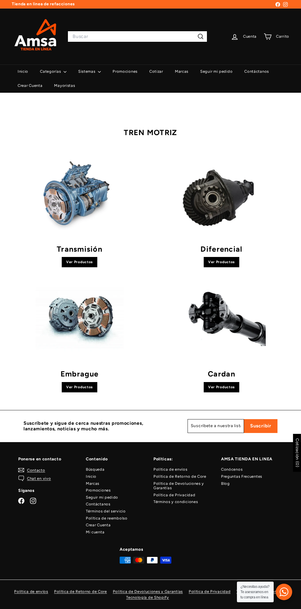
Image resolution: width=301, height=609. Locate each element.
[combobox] (137, 36)
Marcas (181, 71)
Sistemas (87, 71)
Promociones (125, 71)
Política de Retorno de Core (179, 476)
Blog (225, 483)
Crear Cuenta (30, 85)
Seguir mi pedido (216, 71)
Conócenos (232, 469)
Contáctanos (256, 71)
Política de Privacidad (174, 495)
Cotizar (156, 71)
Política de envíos (170, 469)
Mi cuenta (95, 532)
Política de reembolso (107, 518)
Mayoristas (64, 85)
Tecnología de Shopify (147, 597)
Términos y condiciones (175, 502)
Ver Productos (79, 262)
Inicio (23, 71)
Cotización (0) (297, 452)
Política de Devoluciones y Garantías (178, 485)
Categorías (51, 71)
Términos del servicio (106, 511)
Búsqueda (95, 469)
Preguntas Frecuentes (241, 476)
